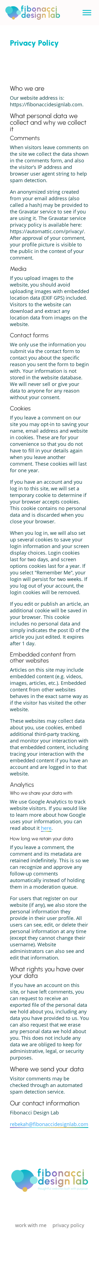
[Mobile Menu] (86, 12)
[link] (32, 18)
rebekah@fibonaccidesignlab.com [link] (49, 1124)
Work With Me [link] (30, 1225)
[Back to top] (95, 1239)
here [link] (46, 828)
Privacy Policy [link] (68, 1225)
